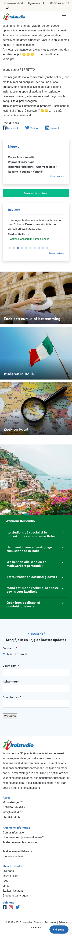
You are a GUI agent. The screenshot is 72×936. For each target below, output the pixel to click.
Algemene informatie (16, 827)
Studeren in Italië (13, 856)
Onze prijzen (10, 875)
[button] (36, 534)
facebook (12, 128)
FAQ (5, 880)
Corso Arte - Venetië (21, 157)
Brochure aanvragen (15, 895)
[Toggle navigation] (64, 17)
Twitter (34, 128)
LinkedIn (54, 128)
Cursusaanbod (13, 3)
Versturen (10, 716)
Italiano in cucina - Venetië (25, 171)
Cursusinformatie (13, 832)
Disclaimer (51, 922)
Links (6, 885)
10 (46, 248)
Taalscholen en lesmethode (20, 842)
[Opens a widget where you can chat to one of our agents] (59, 929)
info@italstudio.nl (13, 812)
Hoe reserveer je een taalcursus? (23, 837)
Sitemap (38, 922)
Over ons (8, 870)
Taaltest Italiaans (13, 890)
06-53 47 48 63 (59, 3)
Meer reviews (56, 253)
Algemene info (36, 3)
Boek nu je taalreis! (36, 193)
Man (10, 654)
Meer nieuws (57, 176)
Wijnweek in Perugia (21, 162)
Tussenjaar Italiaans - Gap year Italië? (32, 166)
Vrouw (23, 654)
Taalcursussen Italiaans (17, 851)
